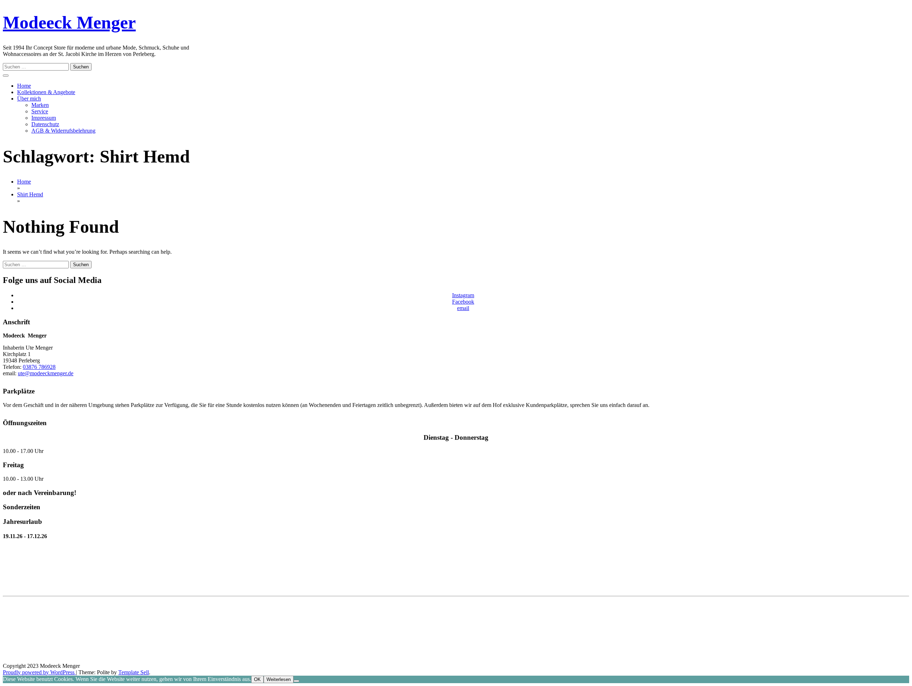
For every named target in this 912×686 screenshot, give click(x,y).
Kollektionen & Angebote (46, 92)
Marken (40, 105)
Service (39, 111)
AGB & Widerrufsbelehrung (63, 131)
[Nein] (296, 681)
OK (257, 679)
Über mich (29, 99)
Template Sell (133, 672)
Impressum (43, 118)
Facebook (463, 302)
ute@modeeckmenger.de (45, 373)
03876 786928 (39, 367)
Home (24, 86)
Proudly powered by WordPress (39, 672)
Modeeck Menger (69, 22)
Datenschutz (45, 124)
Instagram (463, 295)
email (463, 308)
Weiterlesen (278, 679)
